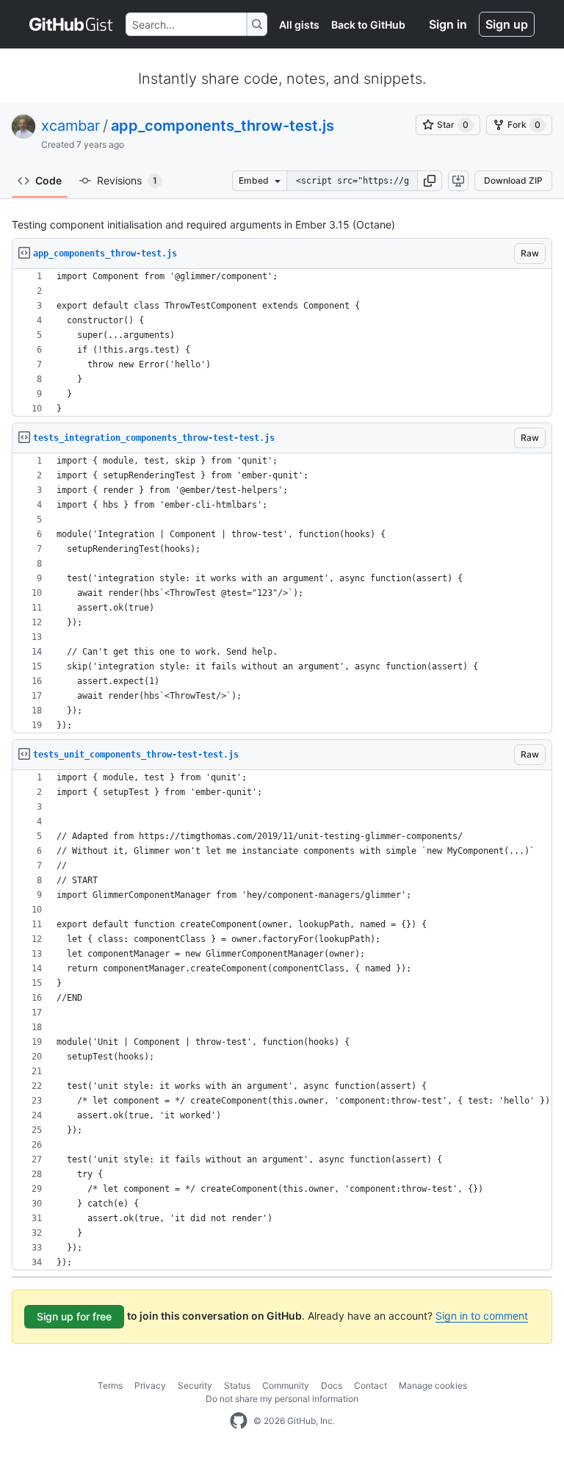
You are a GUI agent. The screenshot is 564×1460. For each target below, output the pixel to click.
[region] (282, 343)
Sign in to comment (481, 1315)
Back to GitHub (368, 24)
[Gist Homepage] (71, 24)
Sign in (448, 24)
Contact (370, 1385)
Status (237, 1385)
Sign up (506, 24)
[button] (429, 180)
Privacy (150, 1385)
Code (48, 180)
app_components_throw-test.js (222, 125)
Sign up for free (74, 1316)
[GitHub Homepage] (238, 1421)
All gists (299, 24)
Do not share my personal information (282, 1398)
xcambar (70, 125)
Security (195, 1385)
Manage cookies (433, 1385)
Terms (110, 1385)
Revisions (127, 180)
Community (285, 1385)
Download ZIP (513, 180)
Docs (331, 1385)
